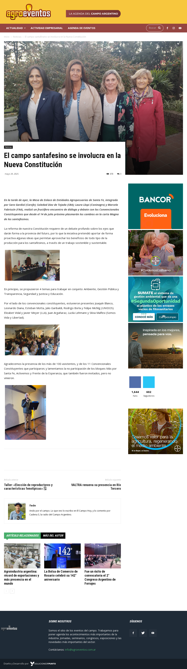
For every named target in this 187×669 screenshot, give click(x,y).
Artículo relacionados (22, 535)
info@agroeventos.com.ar (80, 649)
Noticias (17, 36)
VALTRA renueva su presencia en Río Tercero (96, 486)
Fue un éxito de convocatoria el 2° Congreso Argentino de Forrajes (100, 577)
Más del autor (53, 535)
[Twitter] (143, 633)
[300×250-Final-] (155, 228)
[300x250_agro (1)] (155, 453)
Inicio (6, 36)
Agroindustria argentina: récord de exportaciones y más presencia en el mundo (21, 577)
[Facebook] (133, 633)
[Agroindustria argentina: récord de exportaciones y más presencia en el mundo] (22, 555)
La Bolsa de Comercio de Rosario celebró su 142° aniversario (61, 575)
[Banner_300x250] (155, 274)
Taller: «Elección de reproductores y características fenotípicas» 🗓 (28, 486)
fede (32, 505)
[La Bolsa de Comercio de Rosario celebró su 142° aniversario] (62, 555)
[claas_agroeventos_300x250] (155, 367)
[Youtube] (153, 633)
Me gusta (135, 377)
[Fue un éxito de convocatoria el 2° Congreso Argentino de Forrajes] (103, 555)
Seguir (149, 377)
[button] (155, 28)
